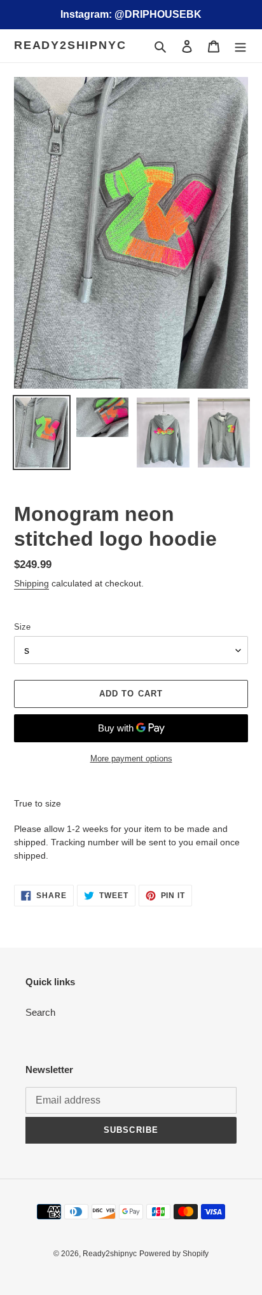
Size (22, 627)
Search (40, 1012)
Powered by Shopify (174, 1253)
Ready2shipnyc (70, 45)
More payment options (131, 758)
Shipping (31, 583)
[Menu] (240, 46)
